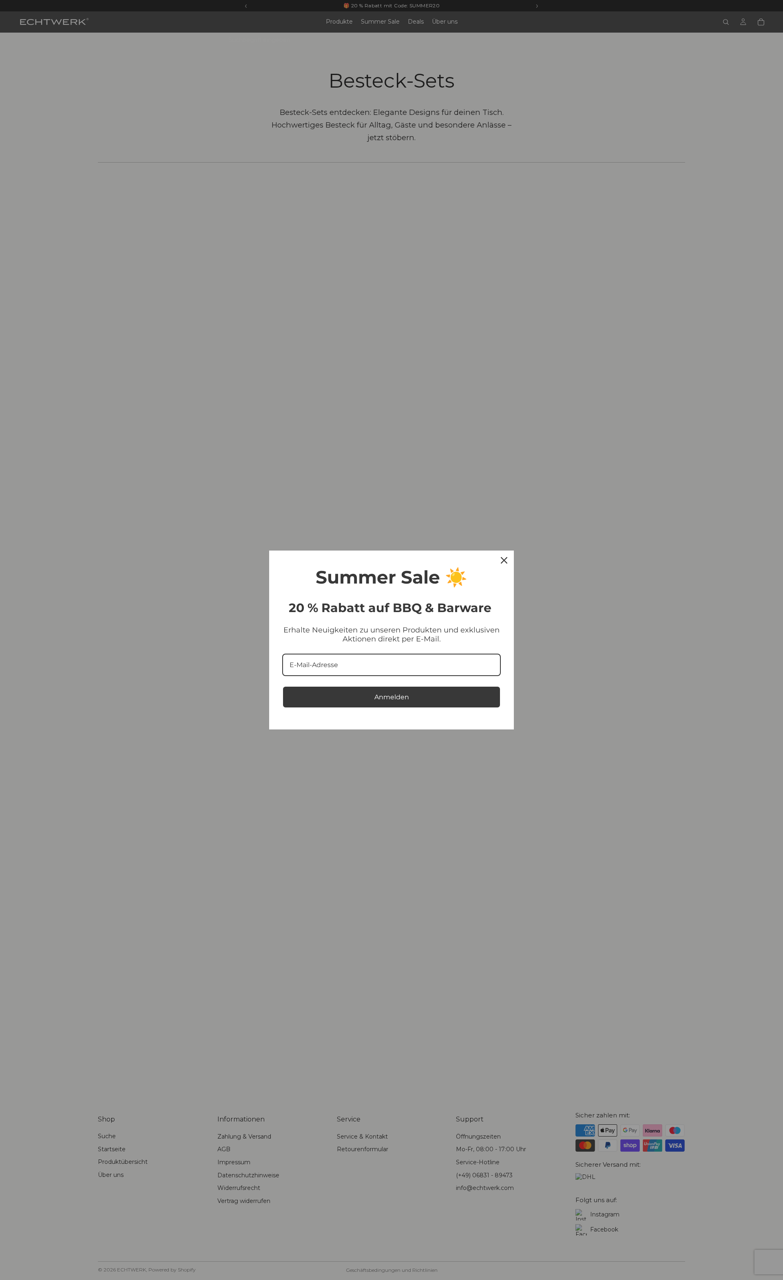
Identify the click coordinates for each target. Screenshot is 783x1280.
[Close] (504, 560)
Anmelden (391, 697)
